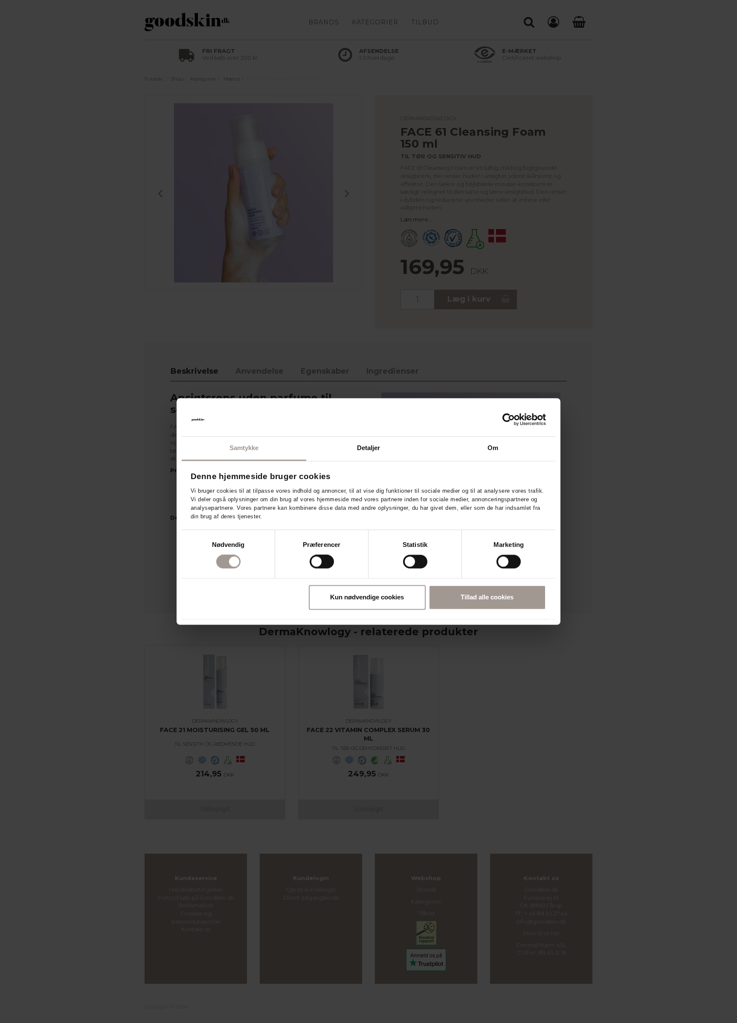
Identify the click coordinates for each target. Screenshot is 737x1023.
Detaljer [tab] (368, 447)
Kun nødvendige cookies (367, 597)
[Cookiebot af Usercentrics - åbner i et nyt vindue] (508, 419)
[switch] (322, 562)
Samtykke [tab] (244, 447)
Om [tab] (492, 447)
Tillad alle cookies (487, 597)
